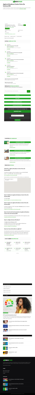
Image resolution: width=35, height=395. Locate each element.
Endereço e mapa (7, 36)
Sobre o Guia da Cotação (6, 370)
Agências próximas (12, 36)
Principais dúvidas (19, 36)
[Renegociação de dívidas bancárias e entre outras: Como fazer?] (5, 330)
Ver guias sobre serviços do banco (9, 235)
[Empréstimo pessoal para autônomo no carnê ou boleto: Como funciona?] (5, 326)
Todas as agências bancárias (7, 286)
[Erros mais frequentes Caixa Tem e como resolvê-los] (5, 343)
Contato (4, 373)
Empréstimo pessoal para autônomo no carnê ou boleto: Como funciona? (19, 325)
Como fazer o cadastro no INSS (12, 347)
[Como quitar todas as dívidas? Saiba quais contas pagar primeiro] (5, 322)
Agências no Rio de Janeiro (7, 290)
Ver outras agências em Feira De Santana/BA (10, 175)
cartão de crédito (22, 8)
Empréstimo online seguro (20, 142)
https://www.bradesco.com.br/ (10, 33)
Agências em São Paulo (7, 288)
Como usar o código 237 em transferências (10, 226)
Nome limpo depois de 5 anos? (20, 158)
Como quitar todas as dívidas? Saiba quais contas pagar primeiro (17, 321)
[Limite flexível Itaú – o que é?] (5, 352)
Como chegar (7, 28)
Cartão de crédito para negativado (20, 150)
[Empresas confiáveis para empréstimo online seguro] (6, 142)
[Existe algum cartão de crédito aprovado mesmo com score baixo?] (6, 151)
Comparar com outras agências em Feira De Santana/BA (12, 209)
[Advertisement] (17, 16)
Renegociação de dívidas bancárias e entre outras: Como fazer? (17, 329)
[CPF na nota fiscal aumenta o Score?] (17, 305)
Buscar (28, 91)
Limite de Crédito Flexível (17, 101)
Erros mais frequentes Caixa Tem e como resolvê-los (15, 383)
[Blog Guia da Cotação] (17, 1)
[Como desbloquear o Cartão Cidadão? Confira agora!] (5, 339)
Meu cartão (17, 98)
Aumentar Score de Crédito (17, 105)
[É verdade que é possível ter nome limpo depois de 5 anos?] (6, 158)
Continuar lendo (12, 147)
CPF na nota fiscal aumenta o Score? (10, 314)
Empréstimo (17, 95)
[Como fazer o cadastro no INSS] (5, 348)
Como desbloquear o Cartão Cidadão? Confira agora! (16, 338)
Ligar (24, 25)
